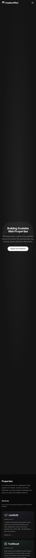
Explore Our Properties (18, 249)
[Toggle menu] (32, 3)
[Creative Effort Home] (10, 3)
